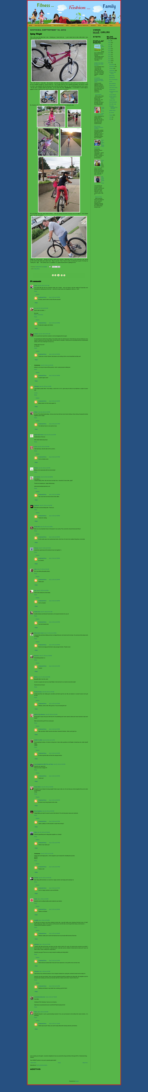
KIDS (67, 25)
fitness (38, 268)
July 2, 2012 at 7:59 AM (51, 997)
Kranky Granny (38, 691)
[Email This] (53, 267)
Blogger (77, 1081)
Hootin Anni (37, 611)
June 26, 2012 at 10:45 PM (46, 505)
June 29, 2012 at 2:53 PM (59, 764)
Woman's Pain (98, 197)
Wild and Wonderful (58, 25)
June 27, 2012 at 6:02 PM (44, 677)
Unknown (36, 386)
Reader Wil (37, 526)
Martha (36, 677)
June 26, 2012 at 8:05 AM (42, 308)
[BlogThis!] (54, 267)
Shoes (110, 81)
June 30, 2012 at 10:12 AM (47, 853)
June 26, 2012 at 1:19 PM (45, 386)
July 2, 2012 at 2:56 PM (54, 375)
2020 (109, 46)
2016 (109, 54)
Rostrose (36, 655)
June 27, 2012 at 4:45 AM (42, 590)
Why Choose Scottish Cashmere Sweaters (98, 127)
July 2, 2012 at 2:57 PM (54, 423)
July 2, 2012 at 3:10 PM (54, 960)
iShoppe (105, 25)
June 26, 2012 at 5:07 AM (43, 285)
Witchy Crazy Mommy (39, 714)
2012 (109, 62)
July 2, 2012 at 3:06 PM (54, 800)
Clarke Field (112, 100)
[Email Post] (50, 266)
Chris (35, 1011)
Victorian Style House (112, 73)
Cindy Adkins (37, 787)
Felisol (36, 412)
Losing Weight (112, 94)
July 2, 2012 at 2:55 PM (54, 354)
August (111, 115)
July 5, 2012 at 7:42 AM (54, 1023)
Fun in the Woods (113, 79)
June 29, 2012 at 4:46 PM (47, 787)
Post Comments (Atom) (41, 1065)
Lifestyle (73, 25)
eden (35, 569)
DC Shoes (111, 112)
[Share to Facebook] (58, 267)
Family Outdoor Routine (112, 97)
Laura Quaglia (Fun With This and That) (43, 764)
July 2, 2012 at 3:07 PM (54, 821)
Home (59, 1062)
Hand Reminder (113, 102)
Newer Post (33, 1062)
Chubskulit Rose (38, 266)
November (112, 66)
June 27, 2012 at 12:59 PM (45, 655)
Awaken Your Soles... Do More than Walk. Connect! (99, 64)
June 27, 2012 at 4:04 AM (45, 548)
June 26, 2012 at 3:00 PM (43, 446)
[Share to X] (56, 267)
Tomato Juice (112, 85)
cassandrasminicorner (39, 997)
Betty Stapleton (38, 811)
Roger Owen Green (39, 434)
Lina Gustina (37, 477)
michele (36, 877)
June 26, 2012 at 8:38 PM (47, 477)
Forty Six (102, 161)
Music (111, 25)
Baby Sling (111, 75)
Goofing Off (112, 77)
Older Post (85, 1062)
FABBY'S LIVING (38, 740)
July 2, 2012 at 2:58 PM (54, 494)
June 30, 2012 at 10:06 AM (43, 832)
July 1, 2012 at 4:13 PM (44, 944)
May (110, 119)
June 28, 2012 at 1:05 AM (48, 691)
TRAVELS (93, 25)
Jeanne (36, 333)
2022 (109, 42)
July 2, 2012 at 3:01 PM (54, 666)
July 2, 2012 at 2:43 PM (54, 297)
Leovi (35, 446)
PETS (99, 25)
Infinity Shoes (112, 110)
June (110, 117)
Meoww (36, 468)
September (112, 70)
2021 (109, 44)
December (112, 64)
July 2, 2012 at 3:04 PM (54, 729)
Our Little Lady (112, 104)
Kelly (35, 832)
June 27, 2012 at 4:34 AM (43, 569)
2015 (109, 56)
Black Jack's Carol (39, 633)
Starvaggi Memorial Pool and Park (113, 107)
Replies (37, 294)
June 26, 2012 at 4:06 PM (44, 468)
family (35, 268)
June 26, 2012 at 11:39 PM (46, 526)
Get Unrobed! (98, 94)
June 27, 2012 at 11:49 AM (50, 633)
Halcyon (36, 548)
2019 (109, 48)
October (111, 68)
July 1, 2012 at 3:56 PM (44, 920)
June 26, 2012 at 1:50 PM (44, 412)
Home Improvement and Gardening (43, 25)
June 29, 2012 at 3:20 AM (51, 714)
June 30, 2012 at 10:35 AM (45, 877)
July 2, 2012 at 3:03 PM (54, 703)
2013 (109, 60)
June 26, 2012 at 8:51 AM (44, 333)
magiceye (36, 505)
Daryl (35, 285)
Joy (35, 590)
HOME (30, 25)
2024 (109, 40)
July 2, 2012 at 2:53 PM (54, 323)
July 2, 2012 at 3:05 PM (54, 776)
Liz (35, 308)
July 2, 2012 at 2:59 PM (54, 537)
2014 (109, 58)
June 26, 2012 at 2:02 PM (50, 434)
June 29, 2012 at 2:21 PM (49, 740)
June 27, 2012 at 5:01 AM (46, 611)
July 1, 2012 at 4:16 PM (44, 971)
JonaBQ (36, 920)
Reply (35, 291)
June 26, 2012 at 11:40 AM (47, 365)
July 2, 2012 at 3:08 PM (54, 909)
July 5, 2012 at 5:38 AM (42, 1011)
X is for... (36, 393)
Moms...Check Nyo (38, 314)
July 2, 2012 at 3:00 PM (54, 622)
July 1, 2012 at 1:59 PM (43, 899)
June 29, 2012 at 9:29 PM (48, 811)
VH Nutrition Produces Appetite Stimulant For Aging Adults (98, 79)
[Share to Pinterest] (59, 267)
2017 (109, 52)
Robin (35, 899)
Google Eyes (112, 89)
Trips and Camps (113, 87)
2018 (109, 50)
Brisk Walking (112, 83)
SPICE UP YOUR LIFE (83, 25)
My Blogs (102, 46)
